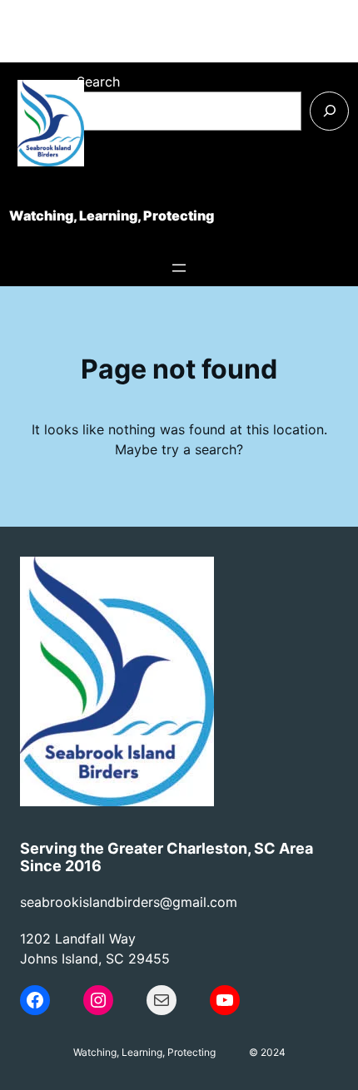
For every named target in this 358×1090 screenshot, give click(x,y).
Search (98, 81)
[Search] (329, 111)
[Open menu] (179, 268)
